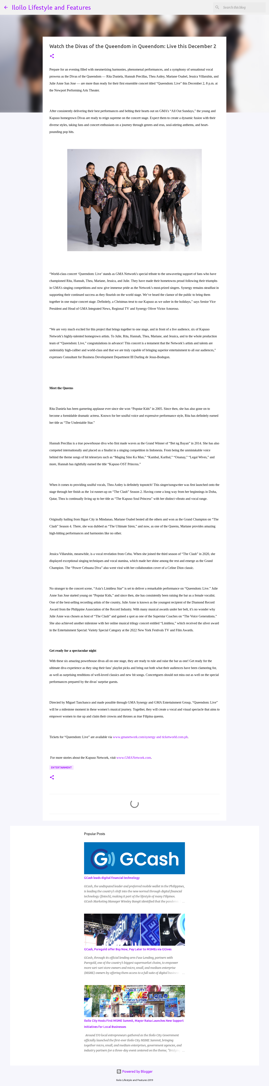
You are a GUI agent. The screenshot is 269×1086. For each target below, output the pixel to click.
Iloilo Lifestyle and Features (51, 7)
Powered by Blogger (137, 1071)
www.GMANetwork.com (133, 757)
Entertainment (61, 767)
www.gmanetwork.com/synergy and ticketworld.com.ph (150, 737)
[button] (51, 56)
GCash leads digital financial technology (112, 878)
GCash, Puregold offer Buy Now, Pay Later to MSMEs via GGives (127, 949)
